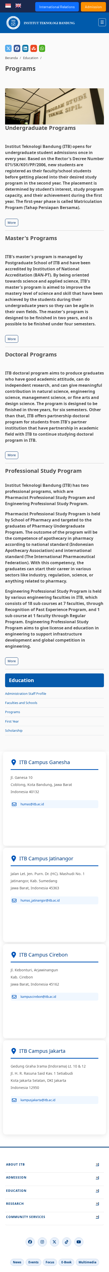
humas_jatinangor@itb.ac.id (40, 900)
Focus (50, 1262)
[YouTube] (78, 1242)
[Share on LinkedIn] (25, 48)
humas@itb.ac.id (32, 804)
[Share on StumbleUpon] (33, 48)
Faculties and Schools (21, 702)
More (12, 222)
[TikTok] (66, 1242)
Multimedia (87, 1262)
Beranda (11, 58)
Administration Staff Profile (25, 693)
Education (30, 58)
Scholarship (14, 730)
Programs (12, 712)
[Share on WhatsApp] (42, 48)
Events (33, 1262)
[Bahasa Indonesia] (8, 5)
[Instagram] (42, 1242)
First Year (12, 721)
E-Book (66, 1262)
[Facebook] (30, 1242)
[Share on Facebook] (17, 48)
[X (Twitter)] (54, 1242)
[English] (18, 5)
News (17, 1262)
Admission (93, 7)
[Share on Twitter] (8, 48)
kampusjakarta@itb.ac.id (38, 1100)
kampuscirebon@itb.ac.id (38, 996)
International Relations (57, 7)
